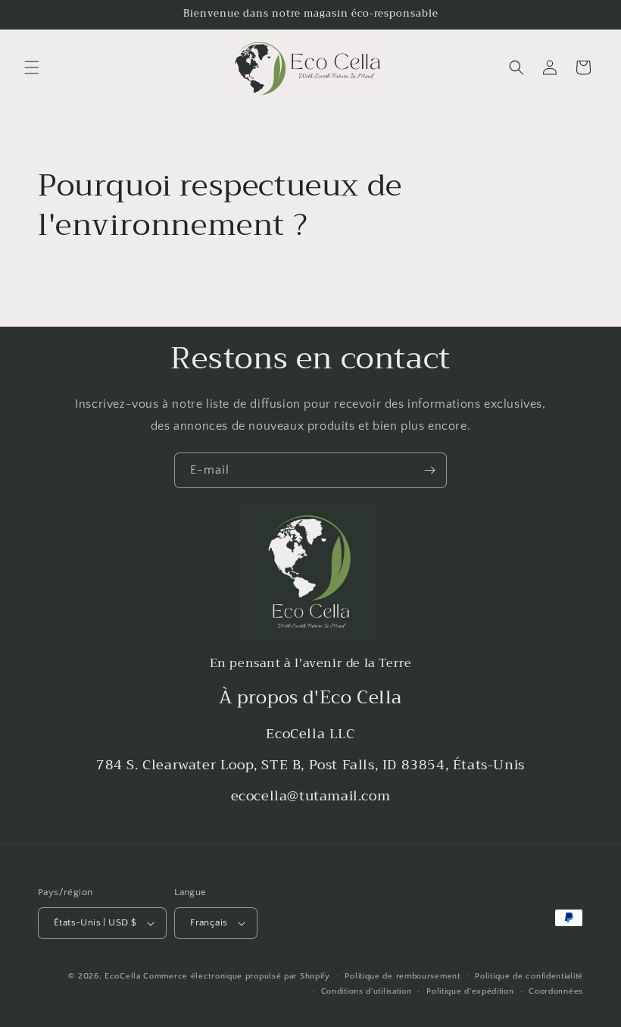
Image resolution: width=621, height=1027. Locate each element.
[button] (31, 67)
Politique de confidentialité (529, 976)
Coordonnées (556, 991)
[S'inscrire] (429, 470)
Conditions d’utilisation (366, 991)
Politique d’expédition (469, 991)
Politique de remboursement (402, 976)
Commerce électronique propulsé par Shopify (236, 976)
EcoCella (123, 976)
